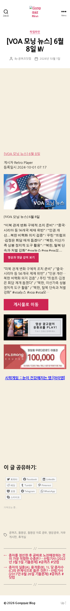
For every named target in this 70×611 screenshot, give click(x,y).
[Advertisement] (35, 112)
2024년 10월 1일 (50, 58)
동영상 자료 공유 (37, 532)
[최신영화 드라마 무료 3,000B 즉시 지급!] (35, 356)
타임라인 (35, 32)
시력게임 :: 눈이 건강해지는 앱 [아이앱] (35, 378)
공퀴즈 (13, 532)
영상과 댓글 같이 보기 (21, 257)
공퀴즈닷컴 (24, 58)
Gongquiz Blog (25, 603)
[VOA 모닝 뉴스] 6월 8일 (22, 154)
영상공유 (54, 532)
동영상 (22, 532)
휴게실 (22, 537)
